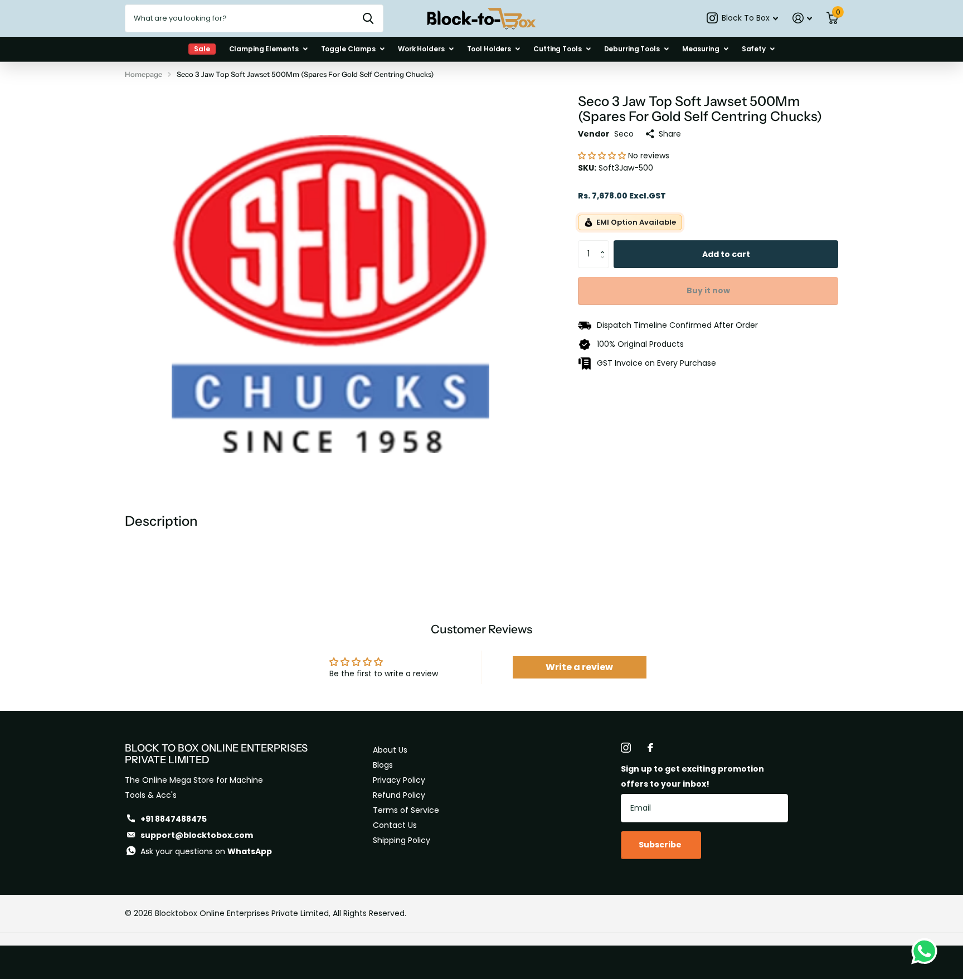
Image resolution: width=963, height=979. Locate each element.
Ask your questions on (206, 851)
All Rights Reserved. (369, 913)
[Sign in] (802, 18)
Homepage (143, 74)
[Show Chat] (927, 951)
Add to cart (726, 254)
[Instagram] (626, 748)
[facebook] (650, 747)
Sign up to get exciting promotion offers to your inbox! (692, 776)
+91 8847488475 (173, 819)
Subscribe (661, 844)
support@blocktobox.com (196, 835)
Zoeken (368, 18)
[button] (603, 155)
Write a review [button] (579, 667)
